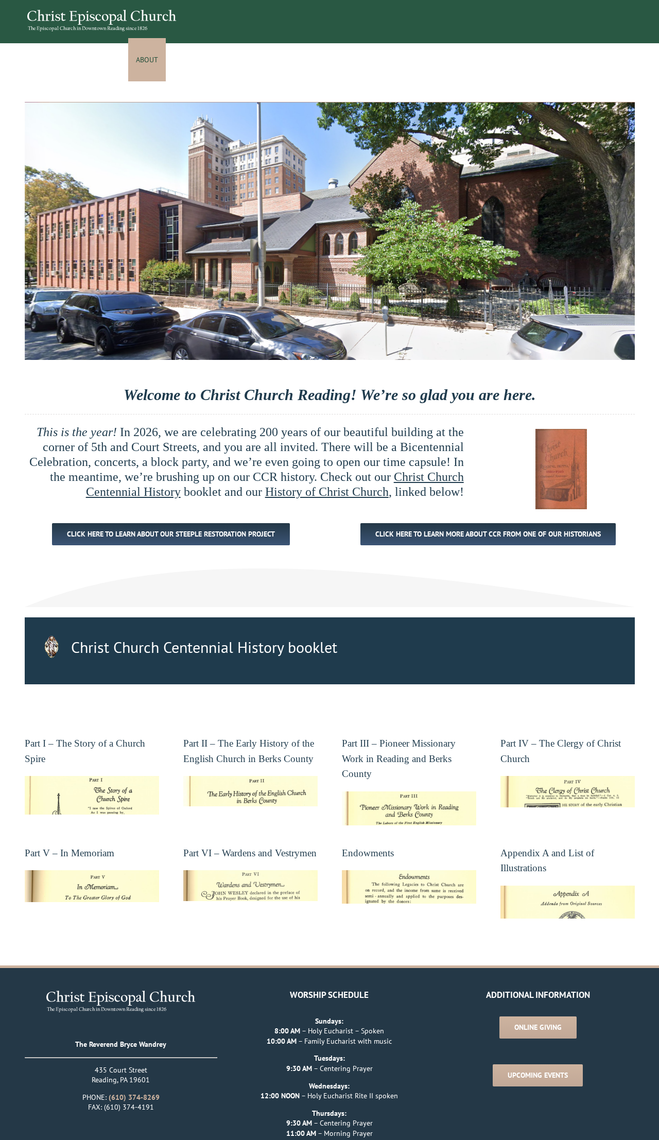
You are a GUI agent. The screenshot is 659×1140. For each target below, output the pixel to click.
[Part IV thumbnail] (567, 780)
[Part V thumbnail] (92, 874)
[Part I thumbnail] (92, 780)
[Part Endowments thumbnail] (409, 874)
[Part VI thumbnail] (250, 874)
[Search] (624, 59)
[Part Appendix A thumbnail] (567, 890)
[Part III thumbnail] (409, 796)
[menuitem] (153, 59)
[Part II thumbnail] (250, 780)
